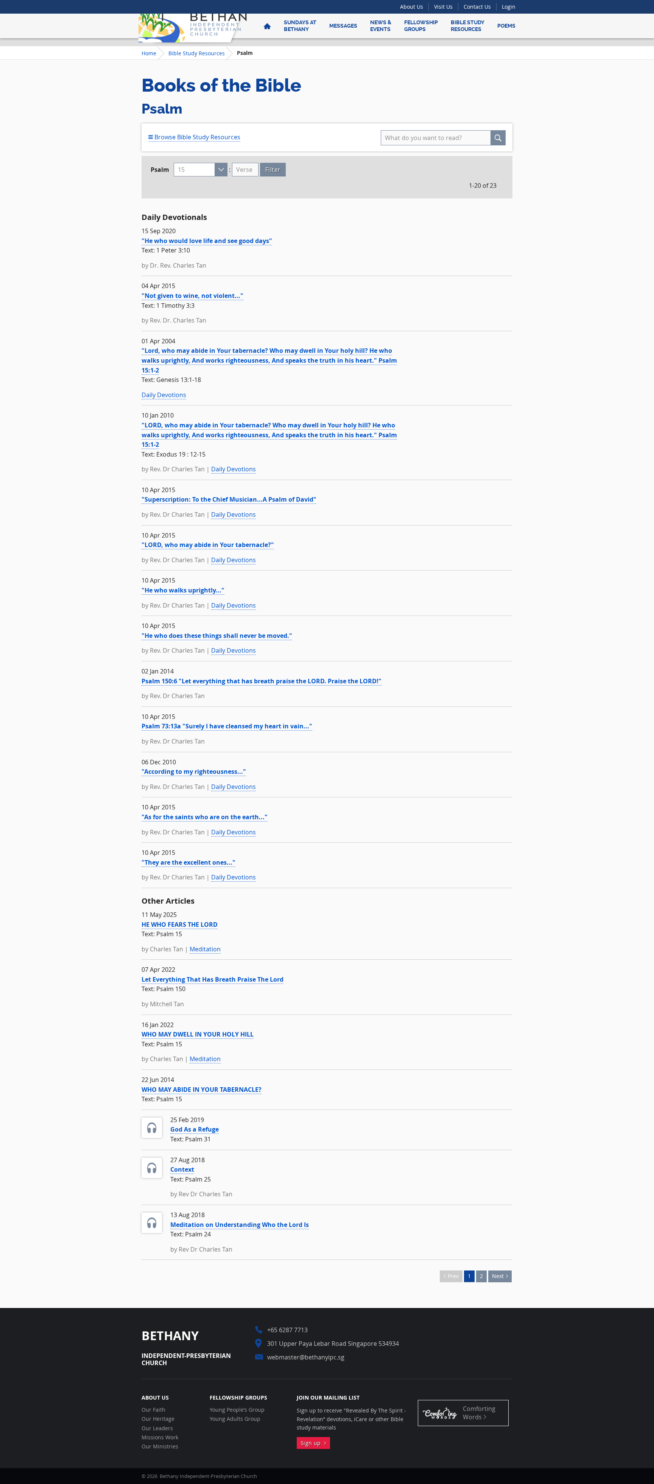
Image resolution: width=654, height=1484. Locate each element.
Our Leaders (157, 1428)
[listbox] (200, 169)
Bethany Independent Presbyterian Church (193, 25)
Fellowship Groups (421, 25)
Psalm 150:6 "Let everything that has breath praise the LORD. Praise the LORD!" (262, 681)
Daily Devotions (164, 395)
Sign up (312, 1443)
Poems (506, 26)
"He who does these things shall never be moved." (217, 635)
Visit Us (443, 6)
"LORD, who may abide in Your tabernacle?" (208, 545)
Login (508, 6)
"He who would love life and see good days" (207, 241)
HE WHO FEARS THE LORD (180, 924)
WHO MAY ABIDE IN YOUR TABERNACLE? (202, 1089)
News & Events (380, 25)
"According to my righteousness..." (194, 771)
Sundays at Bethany (300, 25)
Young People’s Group (237, 1409)
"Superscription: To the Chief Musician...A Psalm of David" (229, 499)
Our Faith (153, 1409)
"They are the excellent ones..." (188, 862)
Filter (272, 169)
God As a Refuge (194, 1129)
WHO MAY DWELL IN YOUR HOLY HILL (198, 1034)
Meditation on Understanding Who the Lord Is (239, 1225)
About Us (411, 6)
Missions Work (160, 1437)
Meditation (205, 949)
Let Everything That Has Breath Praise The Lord (212, 979)
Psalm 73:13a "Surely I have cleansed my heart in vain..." (227, 726)
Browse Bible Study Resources (196, 137)
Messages (343, 26)
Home (149, 53)
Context (182, 1169)
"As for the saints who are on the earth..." (205, 817)
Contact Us (477, 6)
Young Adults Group (235, 1418)
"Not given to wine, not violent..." (192, 296)
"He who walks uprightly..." (183, 590)
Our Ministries (160, 1446)
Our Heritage (158, 1418)
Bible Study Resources (467, 25)
